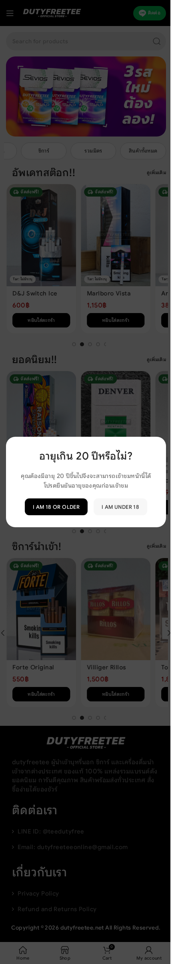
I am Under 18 (120, 506)
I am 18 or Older (56, 506)
